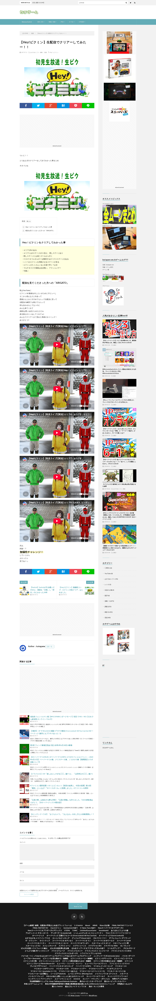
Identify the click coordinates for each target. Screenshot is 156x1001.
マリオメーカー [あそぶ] (68, 971)
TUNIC (74, 930)
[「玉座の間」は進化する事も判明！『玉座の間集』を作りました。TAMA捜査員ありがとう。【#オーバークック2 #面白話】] (24, 803)
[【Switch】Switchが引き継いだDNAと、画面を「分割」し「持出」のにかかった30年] (24, 591)
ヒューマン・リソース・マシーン (69, 963)
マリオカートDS (62, 969)
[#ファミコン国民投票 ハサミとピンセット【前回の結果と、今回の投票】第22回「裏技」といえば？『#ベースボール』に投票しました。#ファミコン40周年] (24, 789)
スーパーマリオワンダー (80, 943)
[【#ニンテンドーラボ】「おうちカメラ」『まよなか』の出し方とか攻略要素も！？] (24, 817)
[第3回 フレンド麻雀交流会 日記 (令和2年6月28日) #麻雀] (24, 748)
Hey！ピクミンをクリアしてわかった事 (37, 227)
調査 (124, 488)
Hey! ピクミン (54, 52)
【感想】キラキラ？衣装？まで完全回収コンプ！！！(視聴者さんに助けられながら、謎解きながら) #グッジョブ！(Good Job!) (119, 548)
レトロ (107, 584)
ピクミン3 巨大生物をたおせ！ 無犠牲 (108, 961)
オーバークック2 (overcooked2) (111, 935)
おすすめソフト (34, 52)
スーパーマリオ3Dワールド (103, 941)
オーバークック (38, 935)
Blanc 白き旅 (105, 925)
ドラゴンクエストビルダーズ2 (66, 953)
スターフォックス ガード (101, 943)
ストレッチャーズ (49, 946)
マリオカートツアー (78, 969)
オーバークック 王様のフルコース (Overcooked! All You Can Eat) (71, 935)
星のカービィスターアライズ (91, 981)
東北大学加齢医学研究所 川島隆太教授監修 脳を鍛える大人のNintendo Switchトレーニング (80, 984)
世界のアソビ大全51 (120, 979)
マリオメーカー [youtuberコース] (43, 971)
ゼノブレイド (125, 946)
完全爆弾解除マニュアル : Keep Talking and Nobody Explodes (53, 981)
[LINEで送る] (88, 105)
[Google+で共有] (51, 105)
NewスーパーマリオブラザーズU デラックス (45, 930)
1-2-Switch (78, 925)
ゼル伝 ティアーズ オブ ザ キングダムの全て (88, 948)
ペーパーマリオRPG (83, 966)
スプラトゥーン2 (79, 946)
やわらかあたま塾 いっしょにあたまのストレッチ (65, 976)
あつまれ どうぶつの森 (119, 930)
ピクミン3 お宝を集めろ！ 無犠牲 (55, 958)
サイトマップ (45, 941)
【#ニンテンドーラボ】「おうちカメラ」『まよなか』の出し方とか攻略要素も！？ (62, 814)
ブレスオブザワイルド (38, 966)
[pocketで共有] (75, 105)
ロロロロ (76, 979)
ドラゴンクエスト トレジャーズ (97, 951)
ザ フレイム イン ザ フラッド (120, 938)
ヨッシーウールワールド (95, 976)
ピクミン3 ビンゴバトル (123, 958)
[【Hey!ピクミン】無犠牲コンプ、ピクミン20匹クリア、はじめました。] (89, 591)
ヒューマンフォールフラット (96, 963)
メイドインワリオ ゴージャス (106, 974)
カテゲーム (84, 993)
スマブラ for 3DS (94, 946)
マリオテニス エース (114, 969)
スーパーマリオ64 (124, 941)
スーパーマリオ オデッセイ (62, 941)
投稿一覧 (49, 646)
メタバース (124, 974)
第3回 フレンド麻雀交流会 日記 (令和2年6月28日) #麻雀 (51, 745)
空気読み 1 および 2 (124, 984)
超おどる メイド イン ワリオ (75, 986)
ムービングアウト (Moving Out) (80, 974)
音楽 (106, 617)
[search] (126, 2)
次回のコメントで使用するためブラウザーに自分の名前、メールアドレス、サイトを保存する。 (52, 890)
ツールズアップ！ (114, 948)
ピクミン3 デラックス (103, 958)
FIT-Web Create (74, 995)
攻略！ (42, 52)
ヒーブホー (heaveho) (32, 958)
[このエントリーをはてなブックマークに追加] (63, 105)
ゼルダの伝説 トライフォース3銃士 (34, 948)
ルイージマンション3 (63, 979)
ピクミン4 (129, 961)
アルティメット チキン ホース (37, 933)
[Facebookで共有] (26, 105)
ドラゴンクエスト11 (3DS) (121, 951)
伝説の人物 (108, 590)
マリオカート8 (120, 966)
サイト (22, 880)
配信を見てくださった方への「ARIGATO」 (39, 230)
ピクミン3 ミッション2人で (49, 961)
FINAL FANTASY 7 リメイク (122, 925)
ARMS (95, 925)
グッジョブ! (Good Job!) (81, 938)
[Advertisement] (97, 12)
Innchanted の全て (71, 928)
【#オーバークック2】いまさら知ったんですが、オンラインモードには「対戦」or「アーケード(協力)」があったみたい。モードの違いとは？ (119, 431)
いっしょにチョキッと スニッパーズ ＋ (88, 933)
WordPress (93, 995)
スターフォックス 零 (121, 943)
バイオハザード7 (128, 956)
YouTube (108, 573)
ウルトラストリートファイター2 (118, 933)
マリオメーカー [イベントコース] (92, 971)
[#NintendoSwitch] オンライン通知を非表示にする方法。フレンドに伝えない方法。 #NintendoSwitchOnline (119, 371)
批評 (106, 595)
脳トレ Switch (57, 986)
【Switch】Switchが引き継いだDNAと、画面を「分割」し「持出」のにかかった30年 (42, 589)
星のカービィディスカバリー (115, 981)
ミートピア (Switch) (58, 974)
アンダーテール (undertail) (61, 933)
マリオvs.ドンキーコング (103, 966)
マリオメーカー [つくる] (116, 971)
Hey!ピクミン (56, 928)
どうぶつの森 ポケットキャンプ (37, 951)
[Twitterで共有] (38, 105)
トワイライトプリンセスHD (90, 953)
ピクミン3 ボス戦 (30, 961)
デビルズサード (129, 948)
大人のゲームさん (108, 747)
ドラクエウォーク (58, 951)
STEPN (67, 930)
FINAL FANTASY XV (40, 928)
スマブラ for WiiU (111, 946)
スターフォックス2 (33, 946)
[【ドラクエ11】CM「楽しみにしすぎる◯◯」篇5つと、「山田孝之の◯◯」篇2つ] (24, 777)
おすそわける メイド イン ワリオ (37, 938)
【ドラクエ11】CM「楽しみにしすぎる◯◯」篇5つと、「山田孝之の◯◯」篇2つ (61, 774)
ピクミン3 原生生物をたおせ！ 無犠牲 (76, 961)
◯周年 (107, 568)
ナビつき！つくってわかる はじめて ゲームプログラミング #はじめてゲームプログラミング (56, 956)
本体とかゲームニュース (33, 984)
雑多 (45, 52)
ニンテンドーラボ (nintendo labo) (106, 956)
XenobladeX (104, 930)
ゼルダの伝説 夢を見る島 (59, 948)
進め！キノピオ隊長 (96, 986)
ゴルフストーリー (100, 938)
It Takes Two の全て (88, 928)
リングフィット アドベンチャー (40, 979)
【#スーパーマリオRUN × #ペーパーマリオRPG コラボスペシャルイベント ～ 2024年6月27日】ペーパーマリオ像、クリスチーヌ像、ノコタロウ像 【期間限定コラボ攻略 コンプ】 (61, 759)
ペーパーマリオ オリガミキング (61, 966)
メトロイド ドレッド (36, 976)
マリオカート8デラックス (44, 969)
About (87, 925)
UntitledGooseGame (88, 930)
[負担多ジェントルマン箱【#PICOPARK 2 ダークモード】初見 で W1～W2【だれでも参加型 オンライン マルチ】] (24, 720)
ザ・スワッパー (31, 941)
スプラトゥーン (65, 946)
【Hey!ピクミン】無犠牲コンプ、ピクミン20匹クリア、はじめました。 (71, 589)
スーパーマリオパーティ (36, 943)
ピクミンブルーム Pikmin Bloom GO (41, 963)
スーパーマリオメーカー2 (58, 943)
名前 (21, 863)
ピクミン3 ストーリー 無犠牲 (82, 958)
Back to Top (78, 906)
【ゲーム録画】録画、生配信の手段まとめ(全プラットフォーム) (47, 925)
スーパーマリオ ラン (83, 941)
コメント (23, 842)
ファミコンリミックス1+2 (119, 963)
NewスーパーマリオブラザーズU (110, 928)
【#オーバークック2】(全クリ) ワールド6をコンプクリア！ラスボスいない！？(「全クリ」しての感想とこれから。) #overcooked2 (119, 461)
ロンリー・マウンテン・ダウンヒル (96, 979)
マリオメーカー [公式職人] (38, 974)
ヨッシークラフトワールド (118, 976)
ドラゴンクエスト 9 (74, 951)
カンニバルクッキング (60, 938)
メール (22, 872)
